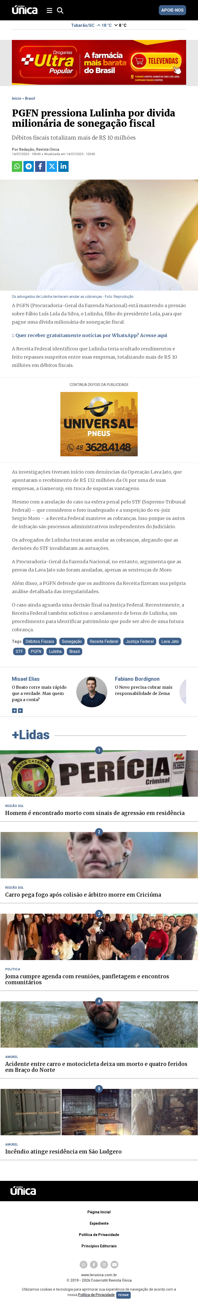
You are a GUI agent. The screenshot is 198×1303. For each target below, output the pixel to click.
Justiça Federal (140, 641)
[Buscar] (60, 10)
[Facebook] (94, 1264)
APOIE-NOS (172, 10)
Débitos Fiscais (40, 641)
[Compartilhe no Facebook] (40, 166)
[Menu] (50, 10)
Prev (14, 710)
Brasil (30, 98)
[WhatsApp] (83, 1264)
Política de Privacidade (99, 1235)
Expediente (99, 1223)
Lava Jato (170, 641)
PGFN (36, 651)
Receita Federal (104, 641)
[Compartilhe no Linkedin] (63, 166)
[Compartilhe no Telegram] (28, 166)
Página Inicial (99, 1212)
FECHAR (123, 1295)
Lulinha (55, 651)
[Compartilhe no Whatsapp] (17, 166)
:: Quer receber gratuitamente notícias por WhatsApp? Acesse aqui (89, 335)
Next (20, 710)
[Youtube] (114, 1264)
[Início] (25, 12)
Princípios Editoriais (99, 1246)
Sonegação (72, 641)
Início (16, 98)
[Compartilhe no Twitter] (52, 166)
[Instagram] (104, 1264)
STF (19, 651)
